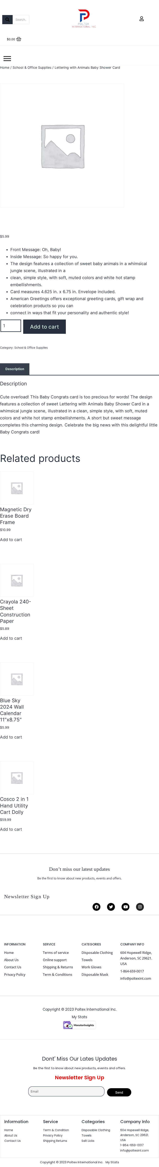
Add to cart (44, 326)
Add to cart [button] (11, 539)
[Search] (7, 19)
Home (4, 67)
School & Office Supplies (32, 67)
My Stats (79, 1017)
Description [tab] (14, 369)
